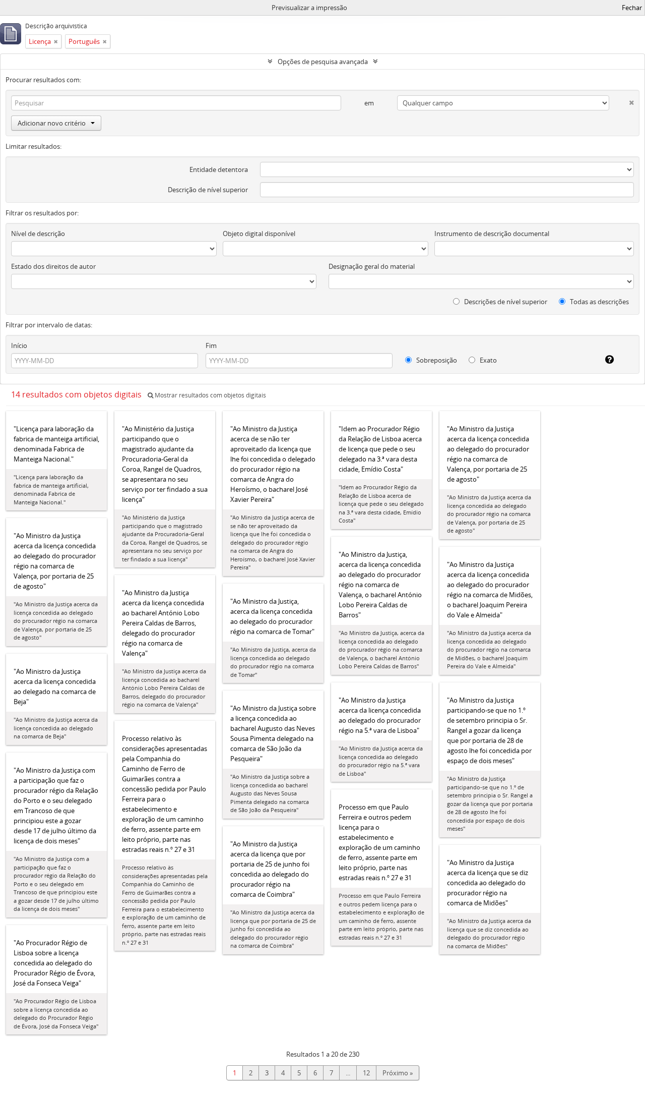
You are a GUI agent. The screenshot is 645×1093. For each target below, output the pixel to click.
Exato (487, 360)
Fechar (632, 7)
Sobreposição (436, 360)
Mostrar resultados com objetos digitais (209, 395)
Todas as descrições (598, 301)
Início (19, 345)
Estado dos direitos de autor (53, 266)
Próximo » (397, 1072)
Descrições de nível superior (505, 301)
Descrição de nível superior (208, 189)
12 (366, 1072)
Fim (211, 345)
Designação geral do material (372, 266)
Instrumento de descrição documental (491, 233)
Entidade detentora (218, 169)
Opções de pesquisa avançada (323, 61)
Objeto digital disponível (259, 233)
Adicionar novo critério (52, 123)
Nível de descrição (38, 233)
